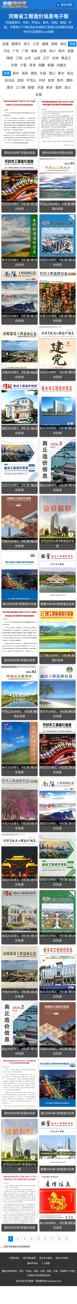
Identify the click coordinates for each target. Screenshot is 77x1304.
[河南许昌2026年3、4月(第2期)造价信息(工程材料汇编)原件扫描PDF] (19, 801)
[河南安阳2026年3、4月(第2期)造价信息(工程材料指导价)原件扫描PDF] (57, 857)
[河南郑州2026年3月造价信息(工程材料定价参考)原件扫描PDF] (19, 1084)
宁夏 (23, 65)
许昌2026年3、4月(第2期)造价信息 (20, 826)
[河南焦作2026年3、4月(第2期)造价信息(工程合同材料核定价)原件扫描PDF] (19, 745)
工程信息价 (14, 1258)
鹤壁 (31, 87)
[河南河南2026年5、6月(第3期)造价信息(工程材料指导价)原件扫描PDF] (19, 518)
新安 (49, 87)
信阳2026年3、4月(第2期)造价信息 (58, 938)
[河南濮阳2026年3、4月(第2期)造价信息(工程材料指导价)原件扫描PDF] (19, 914)
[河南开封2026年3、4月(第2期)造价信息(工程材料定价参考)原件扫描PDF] (57, 745)
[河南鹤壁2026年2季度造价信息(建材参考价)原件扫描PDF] (57, 575)
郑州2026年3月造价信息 (19, 1113)
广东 (16, 51)
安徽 (70, 51)
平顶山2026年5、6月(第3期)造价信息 (58, 206)
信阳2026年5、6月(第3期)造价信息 (58, 262)
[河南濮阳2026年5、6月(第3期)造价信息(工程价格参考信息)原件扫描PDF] (19, 406)
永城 (38, 94)
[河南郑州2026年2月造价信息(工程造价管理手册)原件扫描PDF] (19, 1200)
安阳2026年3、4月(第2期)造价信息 (58, 882)
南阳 (34, 73)
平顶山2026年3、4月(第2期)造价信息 (20, 714)
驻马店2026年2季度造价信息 (57, 544)
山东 (28, 58)
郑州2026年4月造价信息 (19, 660)
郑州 (15, 73)
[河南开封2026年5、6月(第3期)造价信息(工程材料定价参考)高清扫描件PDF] (19, 182)
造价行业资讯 (62, 1258)
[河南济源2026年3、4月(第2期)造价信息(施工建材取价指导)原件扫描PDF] (19, 970)
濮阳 (69, 80)
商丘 (70, 73)
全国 (5, 44)
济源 (40, 87)
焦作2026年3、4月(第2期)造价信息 (20, 770)
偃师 (58, 87)
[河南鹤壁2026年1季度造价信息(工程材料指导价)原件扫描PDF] (57, 1142)
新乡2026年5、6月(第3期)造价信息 (58, 431)
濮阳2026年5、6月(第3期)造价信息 (20, 431)
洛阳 (24, 73)
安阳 (51, 80)
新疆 (50, 65)
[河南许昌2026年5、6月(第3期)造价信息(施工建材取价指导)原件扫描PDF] (57, 294)
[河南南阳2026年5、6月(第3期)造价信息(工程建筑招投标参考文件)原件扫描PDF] (19, 294)
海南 (34, 51)
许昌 (43, 73)
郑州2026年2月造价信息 (19, 1227)
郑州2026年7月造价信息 (19, 152)
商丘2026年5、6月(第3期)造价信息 (58, 488)
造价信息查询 (29, 1258)
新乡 (61, 73)
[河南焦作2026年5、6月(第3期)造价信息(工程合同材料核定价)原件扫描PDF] (19, 238)
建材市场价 (32, 1263)
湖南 (54, 44)
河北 (6, 51)
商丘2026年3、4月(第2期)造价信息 (20, 1051)
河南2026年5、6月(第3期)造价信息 (20, 544)
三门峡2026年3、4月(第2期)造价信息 (58, 658)
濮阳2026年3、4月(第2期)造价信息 (20, 938)
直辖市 (16, 44)
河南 (72, 44)
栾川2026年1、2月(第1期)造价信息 (58, 1225)
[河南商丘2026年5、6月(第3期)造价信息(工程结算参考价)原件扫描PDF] (57, 463)
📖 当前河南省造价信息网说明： (16, 1246)
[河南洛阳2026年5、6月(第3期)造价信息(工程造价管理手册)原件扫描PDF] (57, 350)
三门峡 (20, 87)
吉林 (55, 58)
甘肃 (14, 65)
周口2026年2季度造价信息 (20, 604)
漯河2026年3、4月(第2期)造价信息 (58, 714)
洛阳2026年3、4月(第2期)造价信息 (20, 882)
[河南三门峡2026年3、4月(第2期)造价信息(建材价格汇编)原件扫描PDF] (57, 633)
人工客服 (45, 1263)
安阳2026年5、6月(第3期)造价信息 (20, 488)
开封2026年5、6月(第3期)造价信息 (20, 206)
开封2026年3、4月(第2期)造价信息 (58, 770)
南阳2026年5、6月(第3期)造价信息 (20, 318)
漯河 (9, 87)
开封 (42, 80)
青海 (32, 65)
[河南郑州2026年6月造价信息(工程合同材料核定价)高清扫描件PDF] (57, 124)
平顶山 (31, 80)
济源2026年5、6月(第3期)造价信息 (20, 375)
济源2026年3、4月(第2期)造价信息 (20, 994)
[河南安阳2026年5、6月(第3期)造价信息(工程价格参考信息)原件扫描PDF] (19, 462)
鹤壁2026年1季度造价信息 (57, 1169)
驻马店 (10, 80)
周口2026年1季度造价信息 (57, 1113)
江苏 (36, 44)
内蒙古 (61, 65)
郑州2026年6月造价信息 (57, 152)
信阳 (20, 80)
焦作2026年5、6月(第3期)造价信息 (20, 262)
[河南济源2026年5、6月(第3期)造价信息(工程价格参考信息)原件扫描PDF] (19, 350)
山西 (37, 58)
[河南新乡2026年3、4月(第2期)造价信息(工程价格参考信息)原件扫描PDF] (57, 970)
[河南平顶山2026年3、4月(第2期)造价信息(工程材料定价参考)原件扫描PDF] (19, 689)
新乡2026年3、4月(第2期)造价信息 (58, 994)
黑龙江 (66, 58)
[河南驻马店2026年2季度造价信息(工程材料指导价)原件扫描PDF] (57, 519)
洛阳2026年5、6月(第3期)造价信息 (58, 375)
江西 (19, 58)
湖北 (63, 44)
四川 (52, 51)
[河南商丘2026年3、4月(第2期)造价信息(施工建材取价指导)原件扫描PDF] (19, 1026)
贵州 (61, 51)
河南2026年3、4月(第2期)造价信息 (58, 1051)
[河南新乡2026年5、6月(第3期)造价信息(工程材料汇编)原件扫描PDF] (57, 406)
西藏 (41, 65)
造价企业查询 (45, 1258)
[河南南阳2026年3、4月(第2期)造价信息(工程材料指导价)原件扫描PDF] (57, 801)
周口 (52, 73)
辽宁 (46, 58)
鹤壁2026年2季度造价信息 (57, 604)
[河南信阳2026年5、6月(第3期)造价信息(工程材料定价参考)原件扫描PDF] (57, 238)
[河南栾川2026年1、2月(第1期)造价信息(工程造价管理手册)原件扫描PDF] (57, 1198)
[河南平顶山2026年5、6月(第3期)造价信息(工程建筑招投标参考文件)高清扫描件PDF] (57, 182)
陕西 (9, 58)
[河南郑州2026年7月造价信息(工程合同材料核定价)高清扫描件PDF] (19, 125)
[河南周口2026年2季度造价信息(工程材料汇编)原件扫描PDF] (19, 576)
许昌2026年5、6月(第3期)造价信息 (58, 318)
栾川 (67, 87)
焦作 (60, 80)
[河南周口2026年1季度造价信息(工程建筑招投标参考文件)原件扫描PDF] (57, 1083)
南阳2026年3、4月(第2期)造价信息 (58, 826)
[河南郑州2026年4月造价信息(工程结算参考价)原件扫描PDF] (19, 631)
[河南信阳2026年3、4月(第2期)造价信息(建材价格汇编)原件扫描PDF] (57, 914)
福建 (45, 44)
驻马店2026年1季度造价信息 (20, 1167)
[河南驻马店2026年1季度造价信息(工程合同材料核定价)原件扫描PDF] (19, 1142)
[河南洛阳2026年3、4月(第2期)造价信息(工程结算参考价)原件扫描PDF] (19, 857)
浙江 (27, 44)
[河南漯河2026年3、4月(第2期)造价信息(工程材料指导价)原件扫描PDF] (57, 689)
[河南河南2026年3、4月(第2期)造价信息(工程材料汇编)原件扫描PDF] (57, 1025)
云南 (43, 51)
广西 (25, 51)
